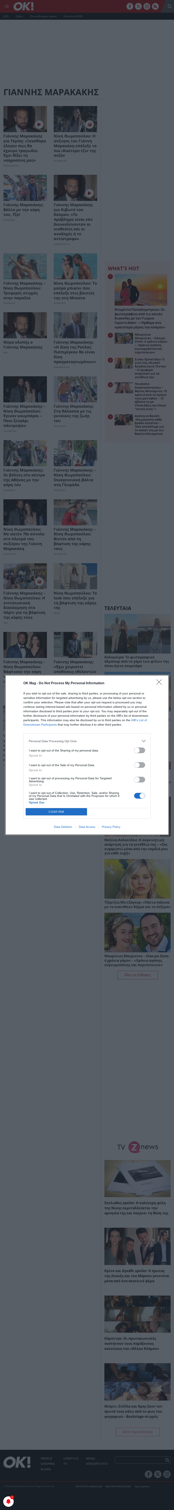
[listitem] (87, 741)
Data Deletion (63, 826)
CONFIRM (56, 811)
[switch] (139, 750)
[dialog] (87, 755)
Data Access (87, 826)
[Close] (160, 683)
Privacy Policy (111, 826)
